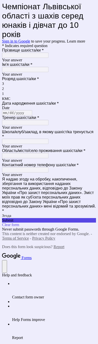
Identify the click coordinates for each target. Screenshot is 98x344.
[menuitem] (54, 290)
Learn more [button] (76, 41)
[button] (49, 220)
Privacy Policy (43, 238)
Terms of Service (15, 238)
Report (59, 247)
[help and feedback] (4, 266)
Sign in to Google (16, 41)
